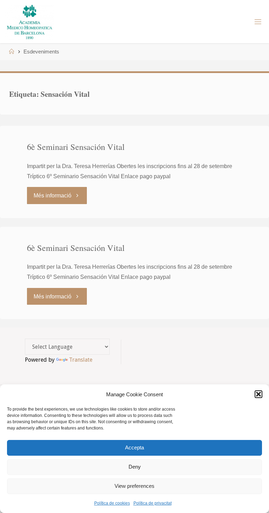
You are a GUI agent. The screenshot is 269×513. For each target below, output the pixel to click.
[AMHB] (29, 22)
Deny (135, 467)
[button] (258, 394)
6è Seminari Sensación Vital (76, 146)
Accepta (134, 447)
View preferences (134, 486)
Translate (80, 359)
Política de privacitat (152, 503)
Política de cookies (112, 503)
